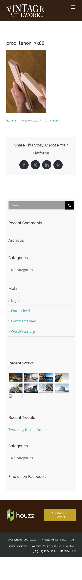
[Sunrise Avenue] (15, 377)
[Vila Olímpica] (15, 398)
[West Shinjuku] (15, 388)
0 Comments (52, 120)
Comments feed (23, 321)
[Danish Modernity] (61, 377)
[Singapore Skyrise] (31, 377)
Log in (15, 300)
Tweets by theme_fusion (27, 429)
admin (13, 120)
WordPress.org (23, 331)
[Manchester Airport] (31, 388)
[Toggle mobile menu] (73, 7)
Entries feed (20, 310)
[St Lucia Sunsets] (46, 377)
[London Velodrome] (46, 388)
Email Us (69, 551)
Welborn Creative (64, 546)
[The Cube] (61, 388)
